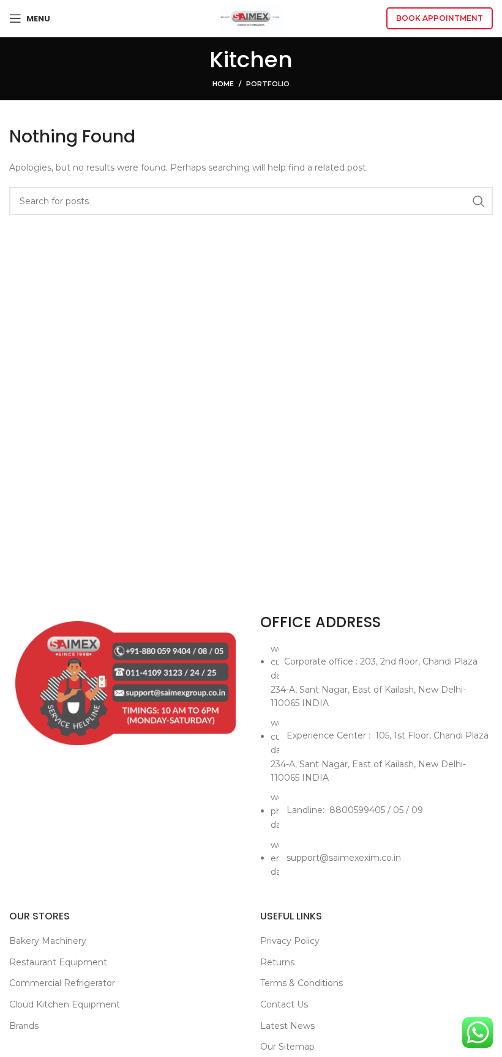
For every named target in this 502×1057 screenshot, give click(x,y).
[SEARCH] (479, 201)
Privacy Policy (290, 940)
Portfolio (268, 83)
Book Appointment (439, 18)
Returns (277, 962)
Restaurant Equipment (58, 962)
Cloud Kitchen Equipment (64, 1004)
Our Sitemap (287, 1046)
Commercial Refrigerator (62, 983)
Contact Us (284, 1004)
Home (223, 83)
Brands (24, 1025)
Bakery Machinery (47, 940)
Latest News (287, 1025)
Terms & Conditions (301, 983)
